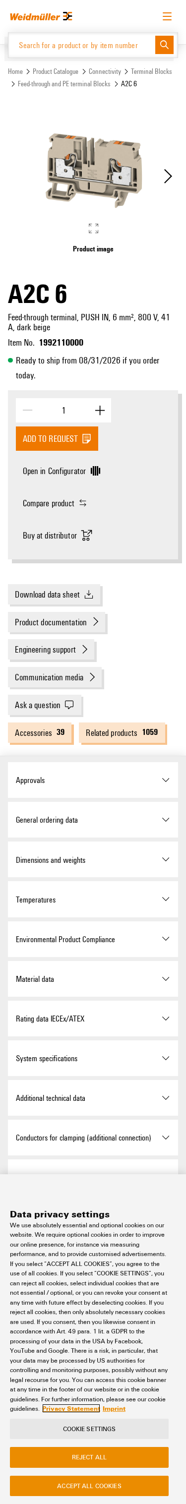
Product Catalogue (55, 71)
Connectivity (105, 71)
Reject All (89, 1457)
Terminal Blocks (151, 71)
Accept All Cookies (89, 1486)
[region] (93, 1339)
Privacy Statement (71, 1408)
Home (15, 71)
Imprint (114, 1408)
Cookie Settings (89, 1429)
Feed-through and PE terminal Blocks (64, 83)
